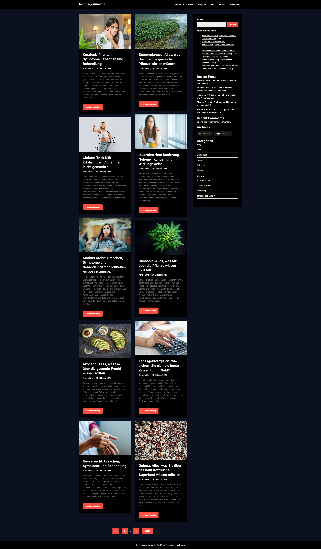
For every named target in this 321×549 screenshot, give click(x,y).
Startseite (179, 4)
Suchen (200, 19)
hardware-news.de (205, 185)
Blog (213, 4)
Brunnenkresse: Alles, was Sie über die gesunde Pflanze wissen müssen (159, 59)
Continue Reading (93, 107)
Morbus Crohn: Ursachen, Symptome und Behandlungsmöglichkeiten (104, 262)
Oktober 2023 (204, 134)
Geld (199, 150)
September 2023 (222, 134)
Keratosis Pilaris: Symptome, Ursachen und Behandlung (103, 59)
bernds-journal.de (92, 4)
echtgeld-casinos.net (206, 196)
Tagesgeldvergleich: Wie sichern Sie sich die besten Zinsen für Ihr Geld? (160, 365)
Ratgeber (202, 4)
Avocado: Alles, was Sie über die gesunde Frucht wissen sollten (102, 368)
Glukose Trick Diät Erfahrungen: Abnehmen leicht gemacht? (102, 162)
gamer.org (201, 191)
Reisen (222, 4)
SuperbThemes (179, 545)
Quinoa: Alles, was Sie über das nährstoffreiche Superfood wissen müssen (160, 470)
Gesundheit (235, 4)
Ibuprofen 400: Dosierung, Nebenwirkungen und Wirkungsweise (159, 159)
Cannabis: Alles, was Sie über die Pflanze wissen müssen (158, 265)
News (190, 4)
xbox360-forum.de (205, 180)
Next (147, 531)
